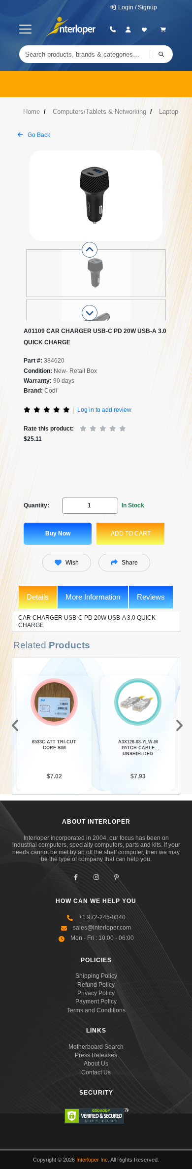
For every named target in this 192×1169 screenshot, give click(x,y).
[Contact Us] (112, 29)
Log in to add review (104, 409)
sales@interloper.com (102, 927)
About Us (96, 1063)
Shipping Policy (96, 975)
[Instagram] (96, 877)
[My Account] (128, 29)
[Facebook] (76, 877)
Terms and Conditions (96, 1010)
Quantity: (36, 505)
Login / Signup (137, 7)
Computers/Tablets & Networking (99, 111)
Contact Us (96, 1072)
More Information (92, 597)
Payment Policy (96, 1001)
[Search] (161, 54)
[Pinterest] (116, 877)
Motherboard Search (96, 1046)
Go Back (38, 135)
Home (31, 111)
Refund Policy (96, 984)
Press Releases (96, 1055)
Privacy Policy (96, 993)
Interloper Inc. (92, 1160)
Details (38, 597)
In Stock (133, 505)
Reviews (151, 597)
